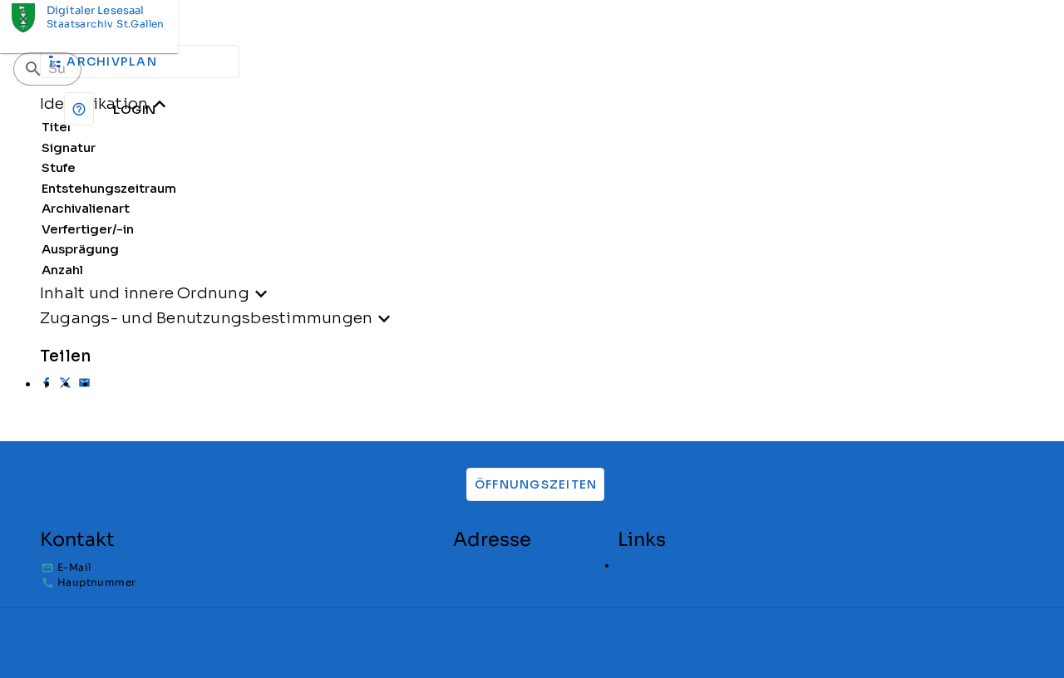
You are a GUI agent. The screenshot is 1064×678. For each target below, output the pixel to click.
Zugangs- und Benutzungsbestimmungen (206, 317)
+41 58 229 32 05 (180, 582)
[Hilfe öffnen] (79, 108)
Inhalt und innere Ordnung (144, 292)
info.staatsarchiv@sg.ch (202, 567)
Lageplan (642, 565)
